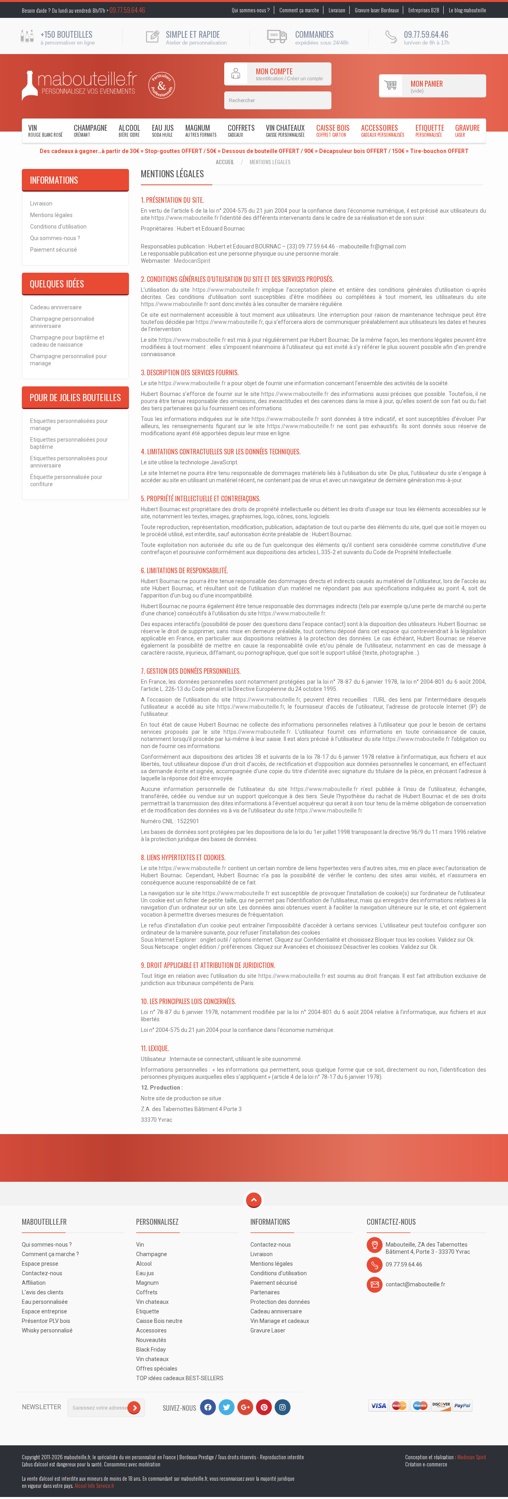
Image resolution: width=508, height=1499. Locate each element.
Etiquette (430, 130)
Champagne (90, 130)
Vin (45, 130)
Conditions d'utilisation (58, 226)
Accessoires (382, 130)
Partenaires (265, 1292)
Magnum (200, 130)
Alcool (129, 130)
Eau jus (163, 130)
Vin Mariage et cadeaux (279, 1321)
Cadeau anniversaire (56, 307)
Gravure (467, 130)
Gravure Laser (267, 1330)
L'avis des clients (43, 1292)
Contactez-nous (42, 1273)
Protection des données (280, 1302)
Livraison (337, 10)
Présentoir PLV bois (46, 1321)
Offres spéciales (156, 1368)
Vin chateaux (285, 130)
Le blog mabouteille (467, 10)
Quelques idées (57, 283)
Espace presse (40, 1263)
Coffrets (241, 130)
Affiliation (34, 1283)
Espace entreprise (44, 1311)
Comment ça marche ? (50, 1254)
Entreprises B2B (423, 10)
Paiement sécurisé (53, 249)
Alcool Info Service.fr (94, 1485)
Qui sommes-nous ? (251, 10)
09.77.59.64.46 (127, 10)
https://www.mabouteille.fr (185, 218)
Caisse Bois (333, 130)
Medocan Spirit (471, 1457)
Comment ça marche (299, 10)
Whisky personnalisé (47, 1330)
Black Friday (151, 1349)
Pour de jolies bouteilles (75, 397)
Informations (54, 179)
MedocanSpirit (192, 261)
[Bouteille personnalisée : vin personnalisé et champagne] (79, 85)
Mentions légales (51, 215)
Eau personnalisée (45, 1302)
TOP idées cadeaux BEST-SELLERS (179, 1378)
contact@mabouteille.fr (415, 1284)
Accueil (225, 162)
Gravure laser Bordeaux (377, 10)
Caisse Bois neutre (159, 1321)
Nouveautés (151, 1340)
